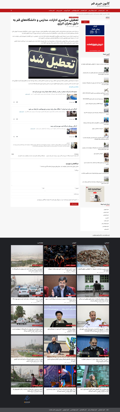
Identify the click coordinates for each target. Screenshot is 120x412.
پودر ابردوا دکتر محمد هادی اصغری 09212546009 (93, 99)
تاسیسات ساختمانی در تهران (97, 128)
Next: (28, 154)
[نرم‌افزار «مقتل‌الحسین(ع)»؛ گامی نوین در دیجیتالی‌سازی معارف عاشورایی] (60, 316)
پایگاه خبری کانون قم (73, 87)
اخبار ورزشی (59, 10)
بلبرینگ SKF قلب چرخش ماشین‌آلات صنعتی (94, 103)
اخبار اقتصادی (84, 10)
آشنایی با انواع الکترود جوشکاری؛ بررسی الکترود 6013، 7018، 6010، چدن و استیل (96, 93)
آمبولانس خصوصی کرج (98, 153)
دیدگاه (76, 170)
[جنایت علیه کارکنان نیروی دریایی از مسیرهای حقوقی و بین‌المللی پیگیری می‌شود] (93, 346)
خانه (107, 10)
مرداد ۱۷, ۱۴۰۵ (35, 362)
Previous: (62, 154)
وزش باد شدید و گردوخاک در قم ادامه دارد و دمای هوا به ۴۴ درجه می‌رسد (96, 113)
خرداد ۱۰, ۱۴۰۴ (71, 26)
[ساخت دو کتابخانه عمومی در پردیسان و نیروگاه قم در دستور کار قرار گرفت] (60, 286)
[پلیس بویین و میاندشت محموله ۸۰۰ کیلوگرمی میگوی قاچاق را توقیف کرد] (93, 256)
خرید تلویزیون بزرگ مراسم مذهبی (101, 235)
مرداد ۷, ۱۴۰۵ (68, 302)
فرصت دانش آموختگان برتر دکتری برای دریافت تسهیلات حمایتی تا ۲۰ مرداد (62, 270)
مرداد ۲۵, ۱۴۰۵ (35, 302)
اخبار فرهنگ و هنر (92, 10)
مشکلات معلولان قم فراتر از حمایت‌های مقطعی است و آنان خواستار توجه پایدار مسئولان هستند (96, 73)
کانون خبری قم (100, 3)
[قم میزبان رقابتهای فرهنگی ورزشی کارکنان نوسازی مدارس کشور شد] (60, 346)
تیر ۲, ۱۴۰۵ (68, 392)
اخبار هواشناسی (75, 10)
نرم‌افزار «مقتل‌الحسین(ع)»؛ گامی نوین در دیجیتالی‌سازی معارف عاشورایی (62, 330)
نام (43, 188)
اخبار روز (70, 17)
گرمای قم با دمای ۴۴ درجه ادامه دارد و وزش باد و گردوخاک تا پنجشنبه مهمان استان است (95, 83)
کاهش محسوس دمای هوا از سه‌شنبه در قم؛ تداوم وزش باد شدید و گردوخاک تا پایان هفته (28, 390)
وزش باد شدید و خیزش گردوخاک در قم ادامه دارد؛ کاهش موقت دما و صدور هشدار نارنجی (95, 182)
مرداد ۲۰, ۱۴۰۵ (101, 332)
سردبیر (76, 26)
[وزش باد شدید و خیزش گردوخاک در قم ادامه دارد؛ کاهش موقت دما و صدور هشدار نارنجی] (27, 346)
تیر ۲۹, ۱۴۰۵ (68, 332)
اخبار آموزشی (67, 10)
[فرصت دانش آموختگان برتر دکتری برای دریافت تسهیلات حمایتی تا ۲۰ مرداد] (60, 256)
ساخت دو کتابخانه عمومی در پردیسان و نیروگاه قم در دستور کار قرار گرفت (61, 300)
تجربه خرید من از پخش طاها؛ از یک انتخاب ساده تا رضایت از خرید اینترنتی (96, 163)
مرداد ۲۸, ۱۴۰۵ (101, 272)
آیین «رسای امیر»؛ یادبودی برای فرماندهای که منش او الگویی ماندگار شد (95, 173)
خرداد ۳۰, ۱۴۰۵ (101, 392)
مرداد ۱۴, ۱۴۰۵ (68, 272)
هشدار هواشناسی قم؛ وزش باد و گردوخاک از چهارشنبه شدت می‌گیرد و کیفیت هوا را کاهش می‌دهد (95, 148)
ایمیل (76, 188)
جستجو (108, 17)
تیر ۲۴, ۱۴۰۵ (68, 362)
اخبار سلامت (52, 10)
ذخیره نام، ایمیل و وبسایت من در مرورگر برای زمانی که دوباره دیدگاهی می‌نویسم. (57, 200)
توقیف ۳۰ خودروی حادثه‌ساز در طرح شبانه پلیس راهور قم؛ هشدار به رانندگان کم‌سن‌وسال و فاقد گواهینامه (96, 138)
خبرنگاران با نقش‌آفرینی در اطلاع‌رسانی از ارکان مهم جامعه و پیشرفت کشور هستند (96, 123)
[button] (11, 10)
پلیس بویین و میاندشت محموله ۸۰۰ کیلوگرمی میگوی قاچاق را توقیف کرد (95, 64)
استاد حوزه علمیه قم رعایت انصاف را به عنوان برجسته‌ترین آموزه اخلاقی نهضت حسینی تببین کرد (61, 390)
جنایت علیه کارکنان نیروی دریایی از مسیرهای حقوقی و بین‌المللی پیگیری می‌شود (95, 360)
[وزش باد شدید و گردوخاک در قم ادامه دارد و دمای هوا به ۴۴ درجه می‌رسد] (27, 286)
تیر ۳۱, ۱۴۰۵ (102, 362)
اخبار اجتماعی (101, 10)
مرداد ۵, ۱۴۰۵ (36, 392)
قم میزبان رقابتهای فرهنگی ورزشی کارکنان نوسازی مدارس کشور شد (61, 360)
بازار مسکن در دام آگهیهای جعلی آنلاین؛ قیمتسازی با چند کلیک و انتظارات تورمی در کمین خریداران (94, 390)
